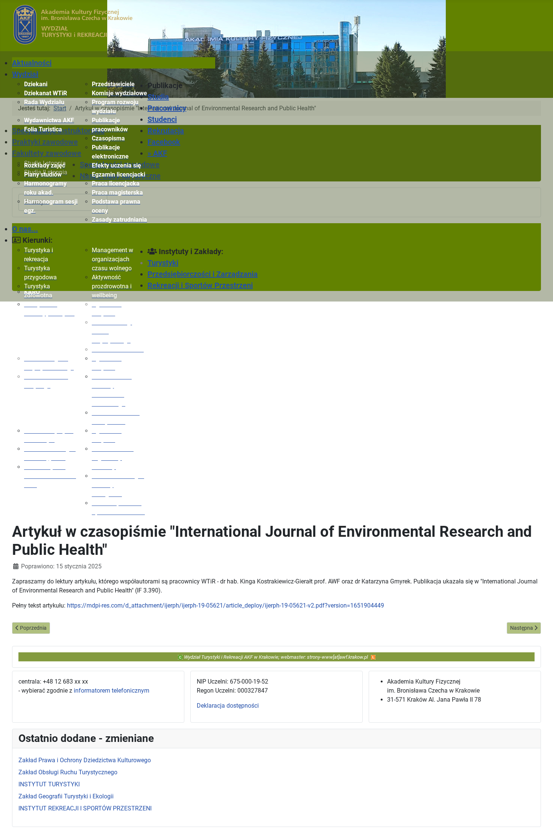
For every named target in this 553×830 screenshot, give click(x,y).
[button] (181, 85)
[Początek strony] (540, 816)
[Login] (373, 656)
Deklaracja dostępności (228, 705)
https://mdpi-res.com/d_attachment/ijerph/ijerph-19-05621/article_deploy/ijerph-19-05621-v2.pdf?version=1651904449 (225, 605)
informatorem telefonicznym (111, 690)
